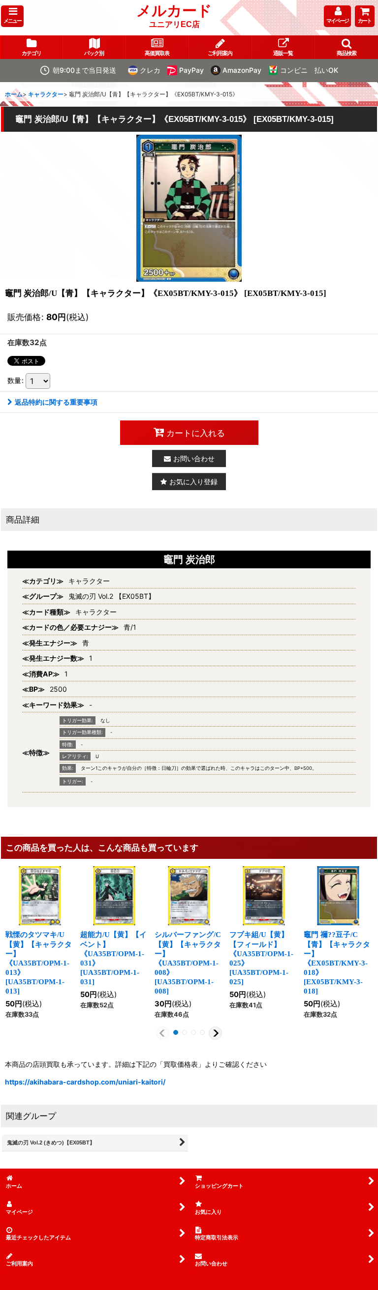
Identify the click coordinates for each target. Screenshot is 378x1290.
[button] (12, 16)
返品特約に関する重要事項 (56, 402)
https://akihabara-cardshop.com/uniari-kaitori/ (85, 1082)
